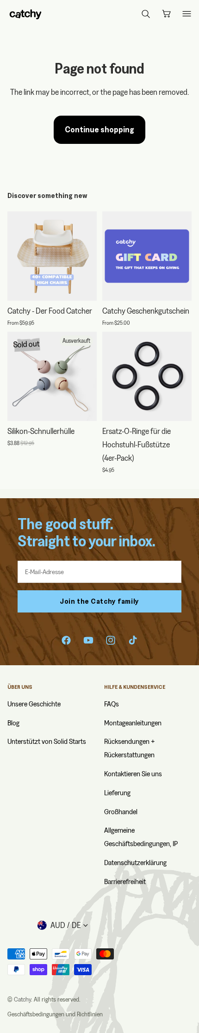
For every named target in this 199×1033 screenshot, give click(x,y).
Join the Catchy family (99, 601)
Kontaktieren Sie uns (133, 774)
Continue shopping (99, 129)
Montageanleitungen (133, 723)
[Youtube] (88, 640)
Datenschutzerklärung (135, 862)
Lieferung (117, 793)
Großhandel (120, 812)
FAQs (111, 704)
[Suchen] (146, 14)
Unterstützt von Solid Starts (46, 741)
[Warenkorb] (166, 14)
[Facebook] (66, 640)
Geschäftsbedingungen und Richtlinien (55, 1014)
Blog (13, 723)
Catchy (22, 999)
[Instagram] (110, 640)
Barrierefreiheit (125, 881)
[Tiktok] (132, 640)
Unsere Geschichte (34, 704)
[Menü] (186, 13)
